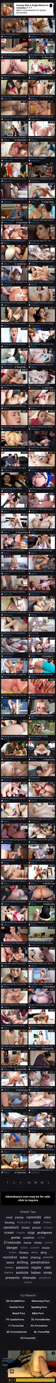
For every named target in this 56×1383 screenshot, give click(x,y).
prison (36, 1227)
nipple (36, 1267)
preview (48, 1227)
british (12, 1252)
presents (12, 1278)
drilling (22, 1262)
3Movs (34, 37)
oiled (47, 1217)
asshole (22, 1273)
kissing (9, 1222)
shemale (29, 1278)
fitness (24, 1252)
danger (12, 1248)
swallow (28, 1237)
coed (9, 1217)
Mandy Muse (22, 367)
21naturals (12, 1242)
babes (36, 1273)
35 (35, 1182)
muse (45, 1247)
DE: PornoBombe (40, 1319)
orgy (31, 1232)
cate (36, 1222)
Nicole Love (50, 883)
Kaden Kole (50, 760)
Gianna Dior (23, 532)
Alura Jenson (50, 57)
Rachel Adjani (50, 1049)
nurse (27, 1242)
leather (28, 1282)
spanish (34, 1247)
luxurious (9, 1267)
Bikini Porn (38, 1313)
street (25, 1227)
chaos (24, 1247)
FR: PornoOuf (28, 1338)
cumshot (10, 1257)
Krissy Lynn (23, 1090)
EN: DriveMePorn (15, 1301)
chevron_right (48, 1182)
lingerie (21, 1232)
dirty (44, 1252)
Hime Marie (50, 987)
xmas (47, 1273)
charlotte (8, 1272)
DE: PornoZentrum (17, 1331)
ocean (9, 1232)
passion (22, 1267)
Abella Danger (23, 264)
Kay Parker (23, 223)
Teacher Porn (16, 1307)
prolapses (44, 1233)
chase (38, 1242)
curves (41, 1237)
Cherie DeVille (23, 140)
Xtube (6, 863)
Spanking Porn (39, 1307)
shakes (47, 1222)
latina (10, 1262)
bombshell (48, 1257)
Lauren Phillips (23, 1069)
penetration (40, 1262)
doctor (34, 1252)
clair (47, 1267)
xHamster (8, 37)
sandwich (11, 1227)
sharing (35, 1257)
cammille (33, 1217)
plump (19, 1217)
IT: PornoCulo (16, 1325)
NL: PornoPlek (41, 1331)
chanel (48, 1242)
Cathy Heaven (23, 1172)
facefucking (23, 1222)
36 (42, 1182)
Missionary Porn (41, 1301)
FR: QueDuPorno (15, 1319)
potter (15, 1237)
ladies (24, 1257)
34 (29, 1182)
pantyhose (45, 1277)
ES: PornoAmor (39, 1325)
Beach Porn (18, 1313)
